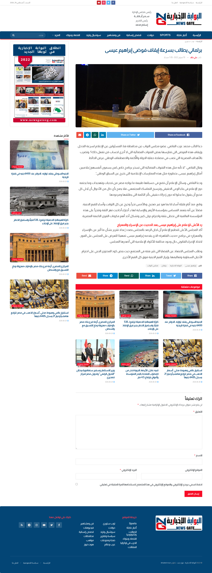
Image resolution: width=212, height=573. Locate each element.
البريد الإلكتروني (128, 469)
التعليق (197, 411)
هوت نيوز (89, 544)
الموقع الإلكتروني (193, 470)
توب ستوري (189, 41)
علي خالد (193, 57)
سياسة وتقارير (107, 536)
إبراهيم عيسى (190, 266)
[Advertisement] (66, 18)
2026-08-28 (197, 330)
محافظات (89, 536)
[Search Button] (12, 35)
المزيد (57, 35)
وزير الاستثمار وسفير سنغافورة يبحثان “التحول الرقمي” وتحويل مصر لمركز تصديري (95, 374)
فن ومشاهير (113, 35)
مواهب (90, 540)
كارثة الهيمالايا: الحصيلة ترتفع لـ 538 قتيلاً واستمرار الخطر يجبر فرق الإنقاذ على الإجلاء (140, 325)
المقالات (132, 547)
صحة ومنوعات (108, 540)
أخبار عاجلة (182, 35)
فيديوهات (88, 527)
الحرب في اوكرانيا (128, 543)
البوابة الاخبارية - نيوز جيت (186, 563)
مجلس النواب (152, 266)
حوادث (150, 35)
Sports (165, 35)
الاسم (198, 455)
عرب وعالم (126, 316)
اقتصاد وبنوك (73, 35)
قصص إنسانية (133, 35)
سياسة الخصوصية (187, 3)
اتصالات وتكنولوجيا (131, 533)
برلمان (164, 266)
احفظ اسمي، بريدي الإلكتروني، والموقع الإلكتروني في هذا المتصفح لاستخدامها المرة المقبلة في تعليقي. (150, 484)
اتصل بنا (175, 3)
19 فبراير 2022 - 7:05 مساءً (174, 57)
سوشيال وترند (93, 35)
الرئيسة (199, 41)
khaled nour (166, 563)
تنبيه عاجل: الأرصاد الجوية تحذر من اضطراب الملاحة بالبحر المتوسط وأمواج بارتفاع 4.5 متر (142, 374)
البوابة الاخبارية (176, 266)
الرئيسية (199, 3)
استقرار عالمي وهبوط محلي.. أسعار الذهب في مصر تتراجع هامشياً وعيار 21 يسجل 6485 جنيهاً (183, 374)
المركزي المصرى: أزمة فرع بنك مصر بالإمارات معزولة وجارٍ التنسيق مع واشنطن (97, 325)
